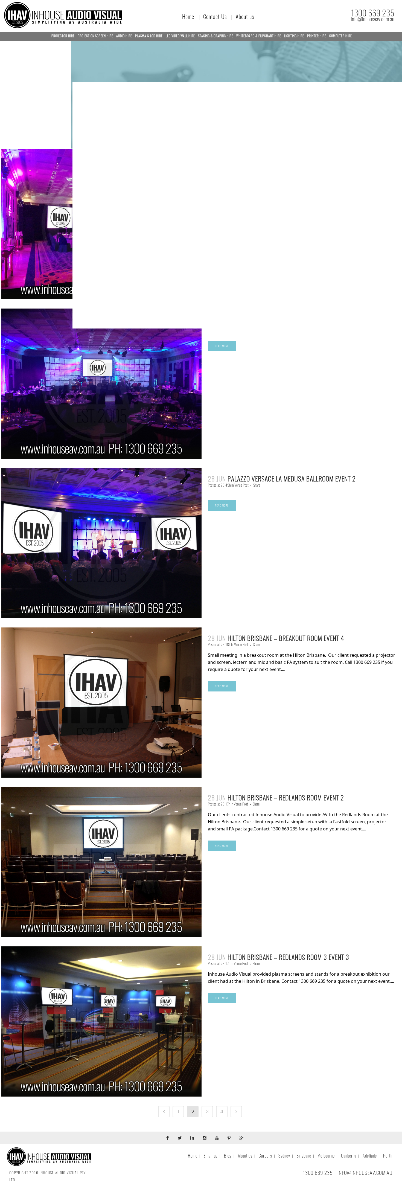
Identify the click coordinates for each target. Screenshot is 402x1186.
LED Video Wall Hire (180, 36)
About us (245, 17)
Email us (211, 1156)
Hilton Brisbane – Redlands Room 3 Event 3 (288, 957)
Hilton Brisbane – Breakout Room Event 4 (286, 638)
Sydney (284, 1156)
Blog (228, 1156)
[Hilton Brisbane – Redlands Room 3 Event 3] (101, 1021)
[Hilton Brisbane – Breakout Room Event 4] (101, 702)
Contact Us (215, 17)
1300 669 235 (372, 13)
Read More (222, 346)
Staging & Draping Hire (215, 36)
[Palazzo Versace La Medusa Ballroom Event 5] (101, 384)
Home (188, 17)
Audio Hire (124, 36)
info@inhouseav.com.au (372, 19)
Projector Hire (63, 36)
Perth (387, 1156)
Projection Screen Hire (95, 36)
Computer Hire (340, 36)
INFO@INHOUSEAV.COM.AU (364, 1172)
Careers (265, 1156)
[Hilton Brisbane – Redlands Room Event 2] (101, 862)
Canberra (348, 1156)
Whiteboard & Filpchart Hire (258, 36)
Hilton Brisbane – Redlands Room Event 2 (286, 797)
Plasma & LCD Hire (149, 36)
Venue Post (241, 485)
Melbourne (326, 1156)
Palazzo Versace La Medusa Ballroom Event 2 (292, 478)
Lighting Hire (294, 36)
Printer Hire (316, 36)
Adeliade (370, 1156)
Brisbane (303, 1156)
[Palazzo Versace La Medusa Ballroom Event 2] (101, 543)
